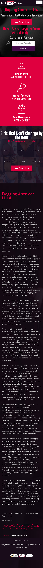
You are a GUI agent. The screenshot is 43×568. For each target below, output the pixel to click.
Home (6, 535)
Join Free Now (21, 22)
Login (39, 2)
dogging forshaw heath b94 (20, 526)
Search (23, 48)
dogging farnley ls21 (5, 526)
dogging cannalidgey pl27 (35, 526)
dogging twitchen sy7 (12, 526)
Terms (16, 540)
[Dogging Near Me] (11, 3)
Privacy (21, 540)
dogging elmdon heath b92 (27, 527)
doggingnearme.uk (33, 545)
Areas (27, 540)
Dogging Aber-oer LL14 (18, 195)
